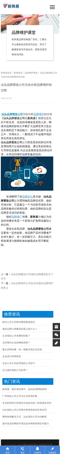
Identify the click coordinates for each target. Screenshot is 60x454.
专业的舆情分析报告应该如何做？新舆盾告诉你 (26, 403)
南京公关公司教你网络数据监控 (18, 322)
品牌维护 (39, 114)
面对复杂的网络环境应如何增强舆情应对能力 (25, 423)
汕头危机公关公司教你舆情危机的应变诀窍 (24, 410)
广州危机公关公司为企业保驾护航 (19, 396)
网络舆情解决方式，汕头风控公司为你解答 (24, 416)
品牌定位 (27, 196)
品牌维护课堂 (31, 73)
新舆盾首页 (6, 73)
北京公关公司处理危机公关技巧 (18, 363)
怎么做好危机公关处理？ (15, 370)
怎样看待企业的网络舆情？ (16, 342)
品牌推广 (17, 216)
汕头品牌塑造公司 (12, 114)
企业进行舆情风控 (11, 356)
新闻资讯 (18, 73)
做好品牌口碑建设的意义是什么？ (19, 329)
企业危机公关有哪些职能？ (16, 336)
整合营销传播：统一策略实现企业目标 (22, 349)
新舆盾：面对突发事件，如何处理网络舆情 (24, 389)
